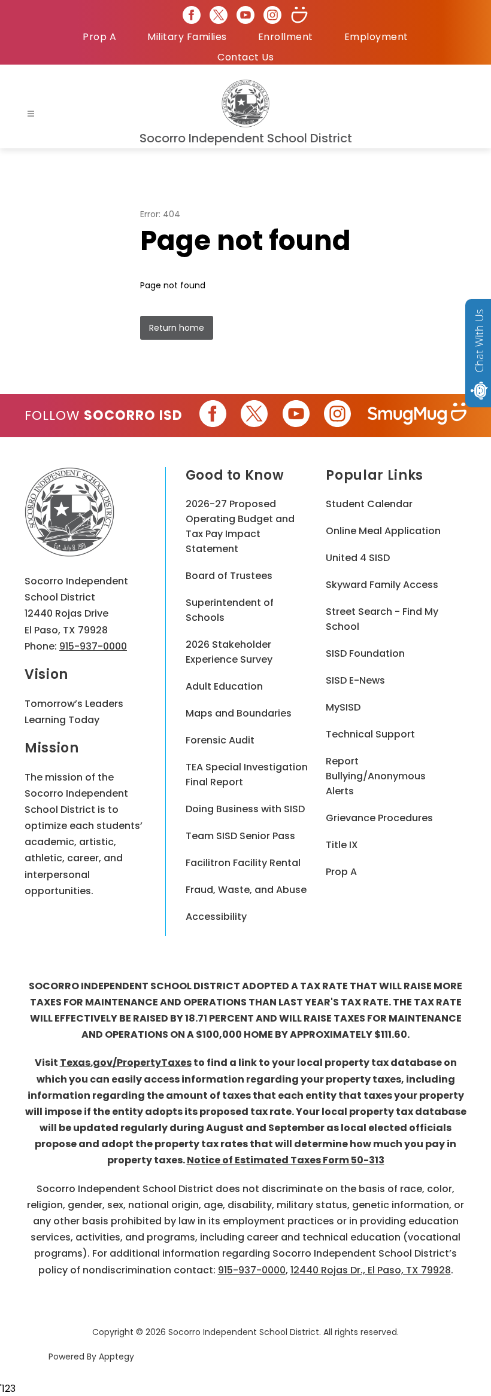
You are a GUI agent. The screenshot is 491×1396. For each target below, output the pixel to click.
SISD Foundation (365, 653)
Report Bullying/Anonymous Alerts (376, 776)
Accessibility (216, 916)
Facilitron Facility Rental (243, 863)
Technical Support (370, 734)
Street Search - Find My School (382, 619)
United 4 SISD (358, 558)
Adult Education (224, 686)
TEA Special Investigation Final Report (247, 774)
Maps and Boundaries (239, 713)
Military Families (187, 37)
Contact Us (245, 57)
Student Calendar (369, 504)
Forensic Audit (220, 740)
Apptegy (116, 1357)
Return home (176, 328)
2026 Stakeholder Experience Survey (229, 652)
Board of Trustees (229, 576)
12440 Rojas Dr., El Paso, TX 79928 (370, 1270)
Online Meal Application (383, 531)
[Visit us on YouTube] (245, 15)
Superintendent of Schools (230, 610)
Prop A (99, 37)
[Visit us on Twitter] (219, 15)
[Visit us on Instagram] (272, 15)
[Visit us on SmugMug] (299, 15)
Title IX (342, 845)
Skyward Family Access (382, 585)
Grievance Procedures (379, 818)
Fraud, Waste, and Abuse (246, 890)
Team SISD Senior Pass (240, 836)
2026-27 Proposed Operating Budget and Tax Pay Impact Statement (240, 526)
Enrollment (285, 37)
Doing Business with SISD (245, 809)
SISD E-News (355, 680)
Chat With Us (479, 341)
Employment (376, 37)
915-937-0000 (93, 646)
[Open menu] (31, 114)
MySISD (343, 707)
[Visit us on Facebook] (192, 15)
